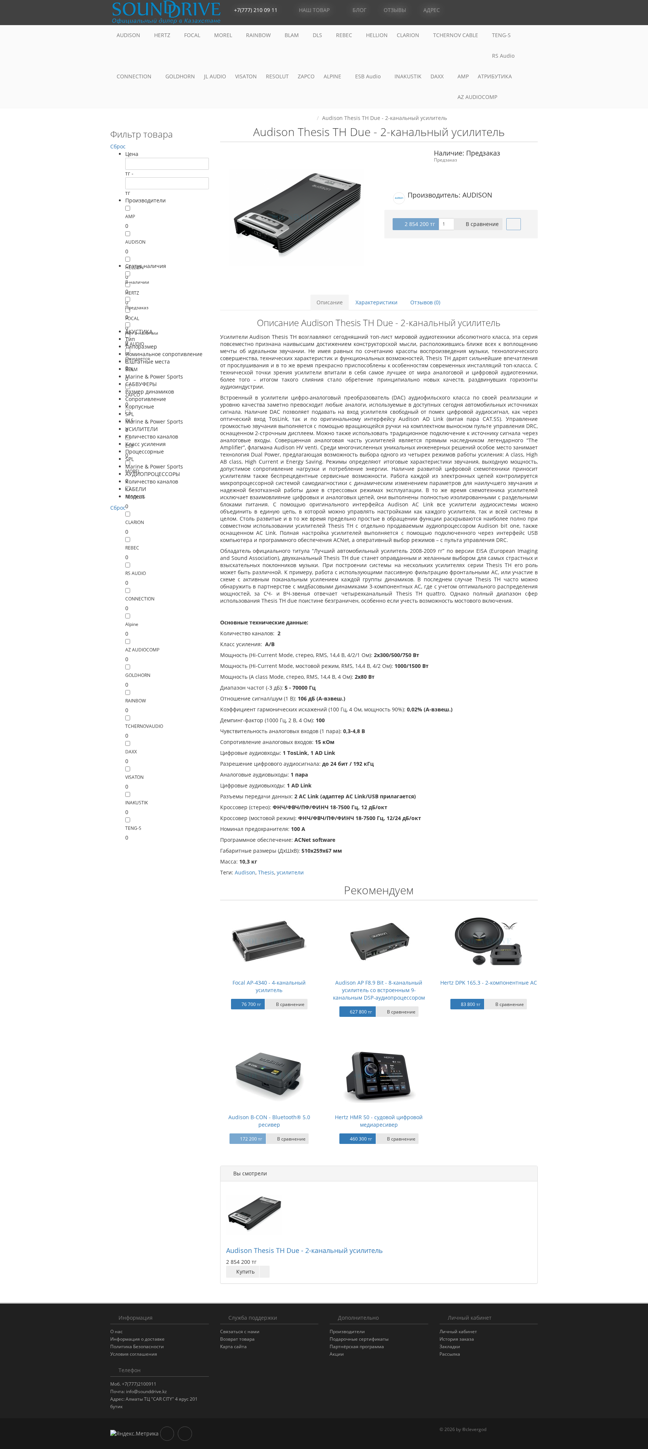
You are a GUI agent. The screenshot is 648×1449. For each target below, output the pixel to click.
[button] (498, 10)
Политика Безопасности (137, 1346)
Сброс (118, 146)
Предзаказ (136, 307)
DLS (318, 35)
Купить (245, 1271)
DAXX (437, 76)
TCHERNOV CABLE (456, 35)
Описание (329, 302)
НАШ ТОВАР (314, 9)
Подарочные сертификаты (359, 1339)
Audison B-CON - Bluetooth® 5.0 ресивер (269, 1121)
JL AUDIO (215, 76)
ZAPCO (306, 76)
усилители (290, 872)
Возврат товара (237, 1339)
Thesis (266, 872)
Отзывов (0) (425, 302)
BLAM (292, 35)
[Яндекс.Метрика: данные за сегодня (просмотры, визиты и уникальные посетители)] (134, 1433)
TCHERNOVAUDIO (144, 726)
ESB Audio (368, 76)
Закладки (450, 1346)
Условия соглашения (133, 1354)
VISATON (246, 76)
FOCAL (193, 35)
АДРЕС (431, 9)
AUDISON (129, 35)
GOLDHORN (180, 76)
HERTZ (163, 35)
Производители (347, 1331)
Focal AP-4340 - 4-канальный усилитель (269, 986)
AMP (463, 76)
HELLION (377, 35)
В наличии (137, 282)
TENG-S (501, 35)
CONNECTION (135, 76)
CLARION (409, 35)
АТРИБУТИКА (495, 76)
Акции (337, 1354)
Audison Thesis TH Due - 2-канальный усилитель (304, 1250)
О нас (116, 1331)
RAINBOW (259, 35)
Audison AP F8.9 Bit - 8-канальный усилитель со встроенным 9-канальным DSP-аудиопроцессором (379, 990)
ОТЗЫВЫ (394, 9)
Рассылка (450, 1354)
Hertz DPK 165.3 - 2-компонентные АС (488, 982)
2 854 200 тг (419, 224)
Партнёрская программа (357, 1346)
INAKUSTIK (408, 76)
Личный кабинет (458, 1331)
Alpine (131, 624)
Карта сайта (233, 1346)
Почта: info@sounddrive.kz (138, 1391)
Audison (245, 872)
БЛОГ (358, 9)
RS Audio (503, 55)
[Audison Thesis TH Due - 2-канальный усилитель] (297, 217)
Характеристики (377, 302)
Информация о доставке (137, 1339)
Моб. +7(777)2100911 (133, 1384)
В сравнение (481, 224)
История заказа (457, 1339)
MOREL (224, 35)
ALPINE (333, 76)
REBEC (345, 35)
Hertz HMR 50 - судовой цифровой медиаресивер (379, 1121)
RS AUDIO (135, 573)
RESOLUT (277, 76)
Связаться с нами (240, 1331)
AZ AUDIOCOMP (478, 96)
